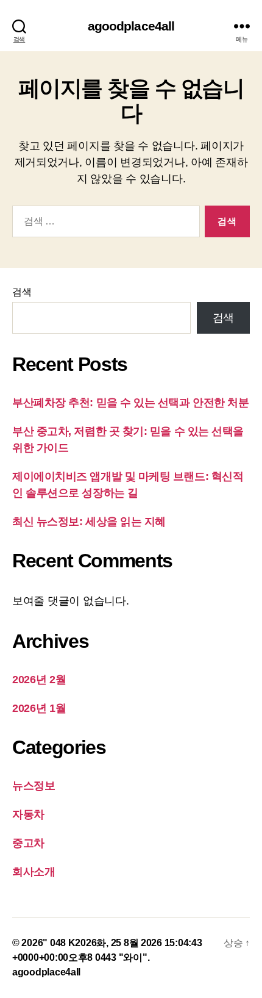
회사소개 (33, 872)
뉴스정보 (33, 786)
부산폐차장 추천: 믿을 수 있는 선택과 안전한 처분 (130, 403)
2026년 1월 (39, 708)
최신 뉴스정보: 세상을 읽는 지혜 (89, 521)
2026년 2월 (39, 679)
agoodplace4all (131, 26)
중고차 (28, 843)
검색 (21, 292)
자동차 (28, 814)
